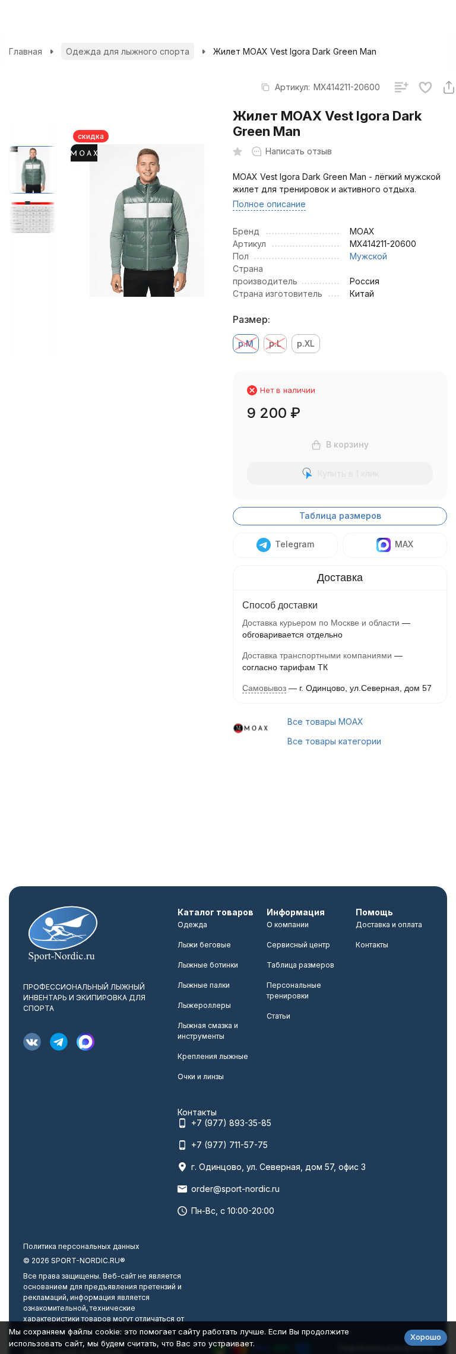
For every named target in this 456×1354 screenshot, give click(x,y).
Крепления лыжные (213, 1056)
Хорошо (425, 1337)
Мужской (368, 256)
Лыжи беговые (204, 944)
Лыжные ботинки (208, 964)
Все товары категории (334, 741)
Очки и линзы (201, 1076)
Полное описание (269, 204)
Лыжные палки (204, 985)
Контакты (372, 944)
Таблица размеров (340, 515)
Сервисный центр (298, 944)
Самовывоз (264, 688)
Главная (25, 51)
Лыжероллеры (204, 1005)
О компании (288, 924)
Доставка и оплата (389, 924)
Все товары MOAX (325, 721)
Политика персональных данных (81, 1246)
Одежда (192, 924)
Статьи (278, 1015)
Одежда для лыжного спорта (127, 51)
